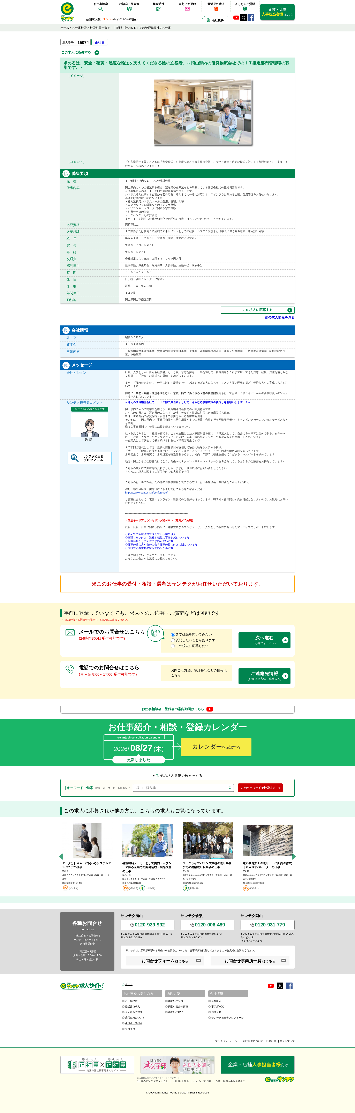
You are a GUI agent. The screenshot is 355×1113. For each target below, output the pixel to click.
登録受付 (158, 4)
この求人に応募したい (192, 646)
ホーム (129, 984)
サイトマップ (287, 1041)
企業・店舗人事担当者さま (230, 1081)
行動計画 (271, 1041)
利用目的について (253, 1041)
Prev (60, 856)
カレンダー (216, 746)
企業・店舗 (277, 11)
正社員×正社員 (181, 1081)
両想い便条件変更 (178, 1006)
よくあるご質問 (245, 4)
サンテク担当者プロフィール (227, 1017)
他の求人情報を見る (280, 317)
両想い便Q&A (175, 1012)
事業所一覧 (217, 1006)
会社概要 (218, 20)
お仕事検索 (100, 4)
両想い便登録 (187, 4)
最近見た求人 (216, 4)
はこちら (173, 708)
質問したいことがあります (195, 640)
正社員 (100, 42)
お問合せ (216, 1012)
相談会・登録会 (129, 4)
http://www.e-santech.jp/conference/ (146, 492)
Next (294, 856)
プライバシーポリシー (227, 1041)
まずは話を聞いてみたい (194, 634)
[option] (87, 856)
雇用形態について (135, 1017)
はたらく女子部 (202, 1081)
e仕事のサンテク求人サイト (152, 1081)
